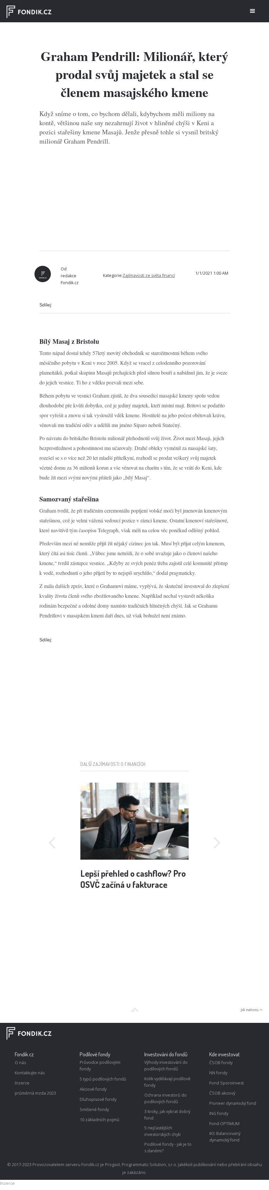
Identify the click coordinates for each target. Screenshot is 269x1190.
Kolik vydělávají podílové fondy (167, 1082)
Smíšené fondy (94, 1109)
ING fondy (218, 1113)
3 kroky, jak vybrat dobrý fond (167, 1115)
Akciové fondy (93, 1089)
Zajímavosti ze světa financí (149, 275)
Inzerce (22, 1083)
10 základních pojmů (99, 1119)
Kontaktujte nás (30, 1073)
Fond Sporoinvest (226, 1083)
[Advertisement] (134, 198)
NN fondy (218, 1073)
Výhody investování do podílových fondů (166, 1066)
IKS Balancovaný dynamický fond (224, 1137)
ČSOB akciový (222, 1093)
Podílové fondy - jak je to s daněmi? (168, 1147)
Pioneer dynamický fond (232, 1103)
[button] (252, 11)
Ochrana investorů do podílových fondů (165, 1098)
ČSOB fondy (221, 1062)
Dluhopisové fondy (98, 1099)
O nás (20, 1062)
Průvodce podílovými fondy (100, 1066)
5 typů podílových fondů (103, 1079)
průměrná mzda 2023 (35, 1093)
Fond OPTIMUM (224, 1123)
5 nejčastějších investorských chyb (162, 1131)
